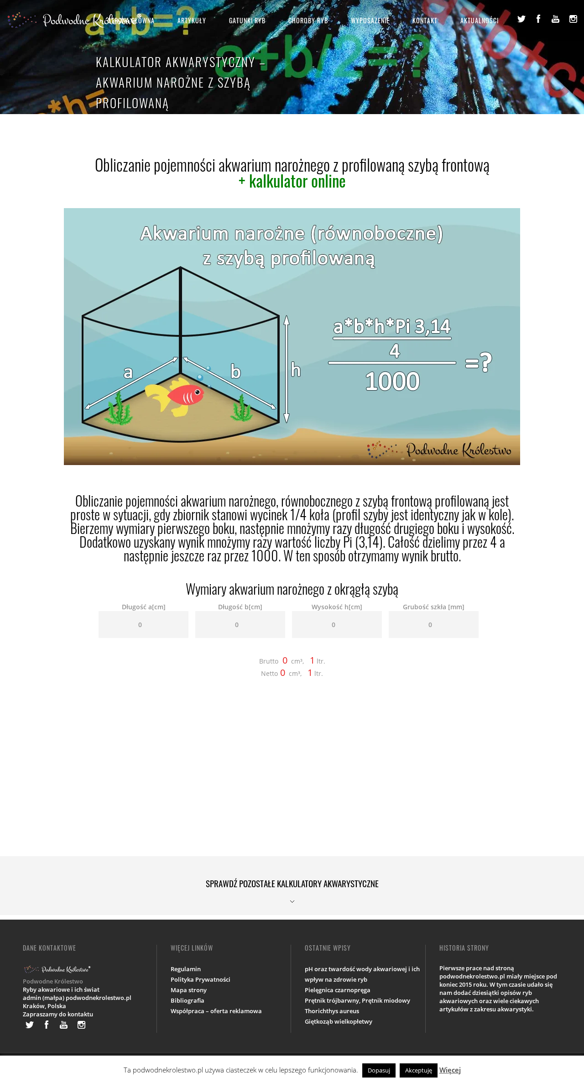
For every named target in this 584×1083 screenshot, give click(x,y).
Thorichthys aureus (332, 1011)
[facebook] (538, 18)
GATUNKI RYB (247, 20)
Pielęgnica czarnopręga (337, 990)
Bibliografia (187, 1000)
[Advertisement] (292, 777)
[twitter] (521, 18)
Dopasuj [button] (379, 1070)
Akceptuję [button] (418, 1070)
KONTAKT (425, 20)
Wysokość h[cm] (337, 606)
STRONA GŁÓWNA (131, 20)
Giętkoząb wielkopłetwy (338, 1021)
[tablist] (292, 885)
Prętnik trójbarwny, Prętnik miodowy (357, 1000)
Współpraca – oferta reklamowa (216, 1011)
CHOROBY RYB (308, 20)
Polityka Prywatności (200, 979)
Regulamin (186, 969)
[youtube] (555, 18)
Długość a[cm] (144, 606)
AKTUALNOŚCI (479, 20)
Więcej (450, 1069)
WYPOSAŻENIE (370, 20)
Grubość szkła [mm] (433, 606)
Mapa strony (189, 990)
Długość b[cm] (240, 606)
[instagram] (573, 18)
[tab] (292, 885)
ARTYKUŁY (191, 20)
